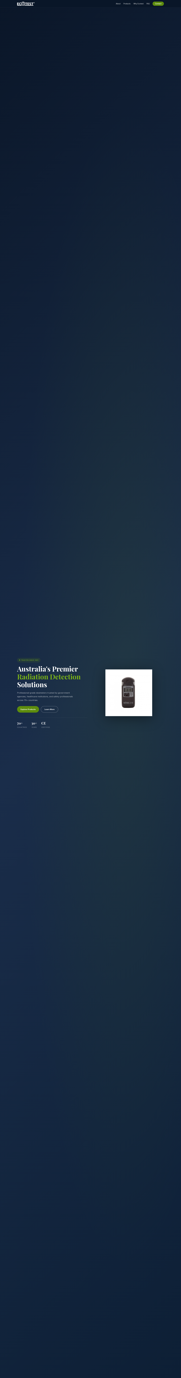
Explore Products (28, 709)
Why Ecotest (138, 4)
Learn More (49, 709)
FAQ (148, 4)
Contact (158, 4)
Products (127, 4)
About (118, 4)
